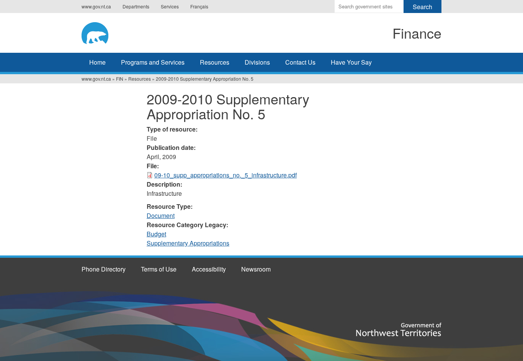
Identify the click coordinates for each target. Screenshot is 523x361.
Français (199, 6)
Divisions (257, 62)
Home (97, 62)
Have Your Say (351, 62)
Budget (156, 233)
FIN (119, 78)
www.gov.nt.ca (96, 6)
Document (161, 215)
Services (170, 6)
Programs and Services (153, 62)
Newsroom (256, 269)
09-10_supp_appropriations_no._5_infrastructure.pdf (225, 175)
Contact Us (300, 62)
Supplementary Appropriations (188, 243)
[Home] (145, 31)
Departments (136, 6)
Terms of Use (159, 269)
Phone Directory (104, 269)
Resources (214, 62)
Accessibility (209, 269)
